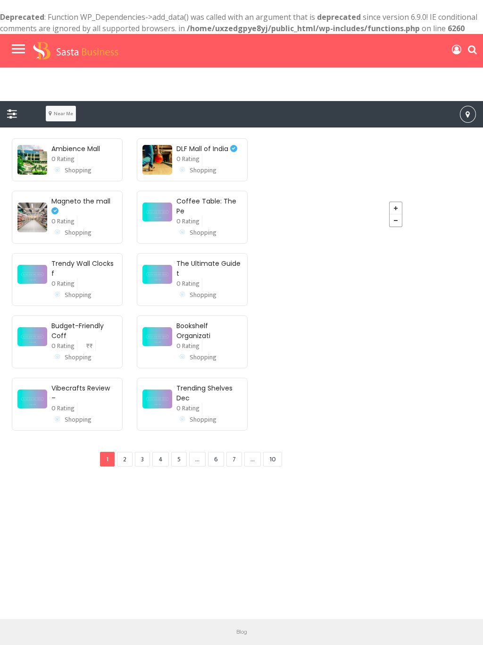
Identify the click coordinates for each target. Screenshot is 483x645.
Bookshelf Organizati (193, 330)
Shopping (78, 170)
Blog (241, 631)
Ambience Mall (75, 148)
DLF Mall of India (203, 148)
